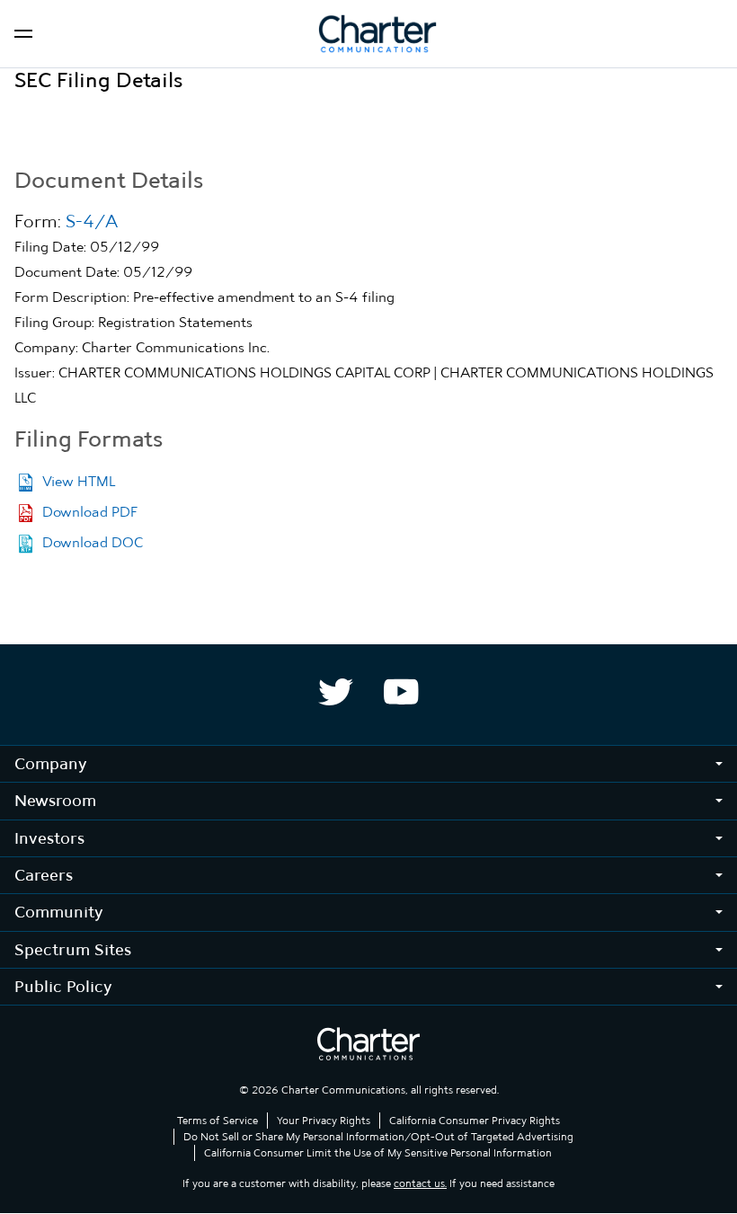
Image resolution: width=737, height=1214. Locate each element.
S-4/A (92, 221)
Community (58, 911)
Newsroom (55, 800)
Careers (43, 874)
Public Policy (63, 986)
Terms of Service (217, 1120)
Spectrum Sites (72, 949)
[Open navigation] (23, 34)
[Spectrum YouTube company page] (401, 691)
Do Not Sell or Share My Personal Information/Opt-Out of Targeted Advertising (378, 1136)
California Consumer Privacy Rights (474, 1120)
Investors (49, 838)
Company (50, 763)
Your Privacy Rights (323, 1120)
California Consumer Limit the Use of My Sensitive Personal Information (378, 1153)
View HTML (78, 481)
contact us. (420, 1183)
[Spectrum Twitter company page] (335, 691)
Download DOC (92, 542)
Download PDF (90, 511)
